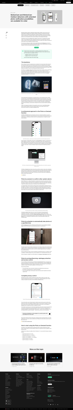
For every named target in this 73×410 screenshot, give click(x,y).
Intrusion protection (7, 375)
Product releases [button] (20, 5)
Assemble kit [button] (68, 2)
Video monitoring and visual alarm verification (31, 397)
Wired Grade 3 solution (18, 380)
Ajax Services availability (29, 383)
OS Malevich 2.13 (44, 43)
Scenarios (6, 398)
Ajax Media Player (7, 397)
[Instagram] (53, 404)
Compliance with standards (30, 377)
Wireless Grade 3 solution (19, 379)
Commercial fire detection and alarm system (20, 378)
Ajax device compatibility (29, 381)
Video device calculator (29, 385)
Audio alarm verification (29, 398)
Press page (38, 377)
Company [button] (36, 2)
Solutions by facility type (19, 376)
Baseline (26, 54)
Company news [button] (27, 5)
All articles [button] (53, 5)
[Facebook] (48, 404)
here (37, 57)
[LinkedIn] (6, 35)
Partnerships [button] (42, 5)
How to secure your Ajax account (27, 321)
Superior (26, 55)
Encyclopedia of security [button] (34, 5)
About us (38, 376)
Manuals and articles (29, 375)
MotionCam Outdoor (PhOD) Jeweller (36, 32)
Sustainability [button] (47, 5)
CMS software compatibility (30, 382)
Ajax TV (6, 394)
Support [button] (31, 2)
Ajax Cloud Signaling (7, 396)
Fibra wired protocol (7, 384)
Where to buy (50, 2)
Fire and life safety (7, 377)
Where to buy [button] (36, 47)
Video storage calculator (29, 384)
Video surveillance (7, 376)
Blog (46, 2)
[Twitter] (6, 38)
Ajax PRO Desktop (7, 392)
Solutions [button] (25, 2)
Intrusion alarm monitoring (30, 395)
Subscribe (49, 377)
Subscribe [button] (49, 384)
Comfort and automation (8, 378)
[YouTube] (50, 404)
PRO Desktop (39, 140)
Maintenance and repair (29, 376)
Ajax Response (7, 393)
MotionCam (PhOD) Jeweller (25, 32)
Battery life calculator (29, 386)
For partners (42, 2)
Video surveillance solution (19, 381)
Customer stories (18, 375)
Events (38, 378)
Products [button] (20, 2)
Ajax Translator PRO (7, 395)
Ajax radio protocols (7, 385)
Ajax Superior (45, 254)
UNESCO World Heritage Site (38, 214)
